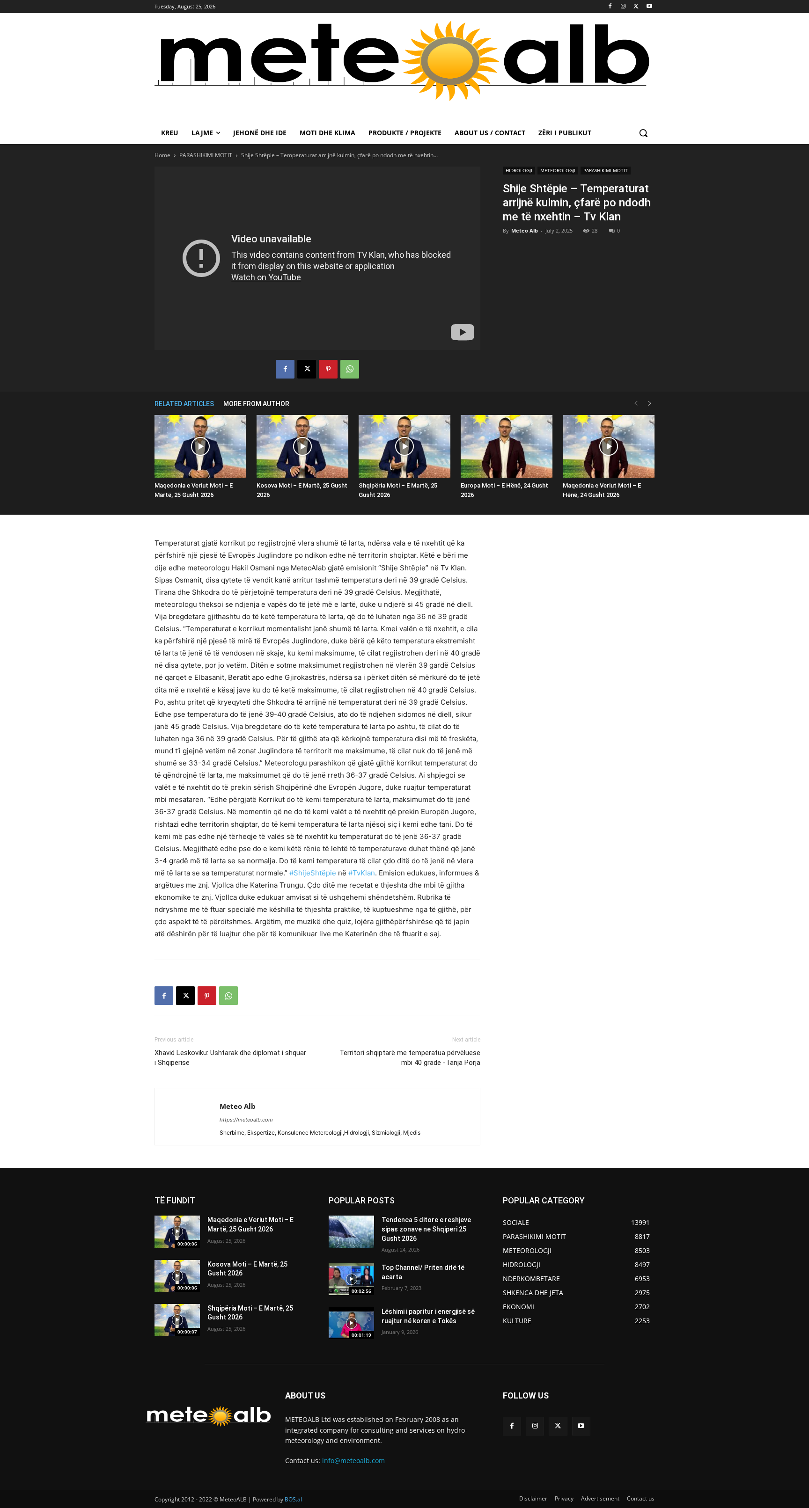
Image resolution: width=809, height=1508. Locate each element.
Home (162, 155)
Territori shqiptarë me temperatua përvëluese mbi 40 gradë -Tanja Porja (409, 1058)
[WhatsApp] (349, 369)
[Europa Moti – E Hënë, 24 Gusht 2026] (506, 446)
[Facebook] (610, 6)
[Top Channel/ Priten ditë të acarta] (351, 1279)
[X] (636, 6)
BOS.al (293, 1499)
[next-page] (650, 403)
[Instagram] (623, 6)
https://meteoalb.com (246, 1119)
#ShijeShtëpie (312, 872)
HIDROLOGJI (519, 170)
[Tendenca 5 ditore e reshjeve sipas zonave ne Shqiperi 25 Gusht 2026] (351, 1231)
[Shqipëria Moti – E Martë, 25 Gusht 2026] (404, 446)
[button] (643, 133)
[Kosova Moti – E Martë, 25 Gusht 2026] (302, 446)
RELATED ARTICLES (184, 404)
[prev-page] (635, 403)
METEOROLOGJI (557, 170)
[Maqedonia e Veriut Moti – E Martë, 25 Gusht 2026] (200, 446)
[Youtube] (649, 6)
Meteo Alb (524, 230)
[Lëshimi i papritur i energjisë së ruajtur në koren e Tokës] (351, 1323)
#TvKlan (361, 872)
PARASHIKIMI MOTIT (205, 155)
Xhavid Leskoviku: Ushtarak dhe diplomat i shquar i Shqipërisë (230, 1058)
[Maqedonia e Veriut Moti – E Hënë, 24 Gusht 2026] (609, 446)
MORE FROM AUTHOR (256, 404)
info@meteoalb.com (353, 1460)
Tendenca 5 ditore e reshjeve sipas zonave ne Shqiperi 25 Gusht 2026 (426, 1229)
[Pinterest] (328, 369)
